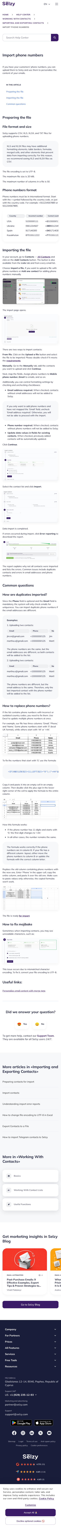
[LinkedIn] (32, 1433)
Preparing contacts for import (18, 1081)
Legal (20, 1441)
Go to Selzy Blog (30, 1304)
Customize (30, 1505)
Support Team (45, 1035)
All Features (12, 1347)
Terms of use (32, 1441)
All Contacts (44, 256)
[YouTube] (49, 1433)
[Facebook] (14, 1433)
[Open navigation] (56, 4)
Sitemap (11, 1441)
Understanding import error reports (21, 1103)
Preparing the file (14, 91)
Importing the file (14, 97)
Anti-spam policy (48, 1441)
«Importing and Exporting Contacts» (30, 1069)
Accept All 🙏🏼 (30, 1512)
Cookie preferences (39, 1445)
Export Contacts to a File (16, 1126)
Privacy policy (22, 1445)
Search (54, 37)
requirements (13, 360)
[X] (40, 1433)
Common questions (16, 104)
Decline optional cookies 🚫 (30, 1521)
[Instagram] (23, 1433)
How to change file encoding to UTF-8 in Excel (28, 1115)
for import (24, 915)
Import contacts (11, 1092)
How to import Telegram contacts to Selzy (25, 1137)
